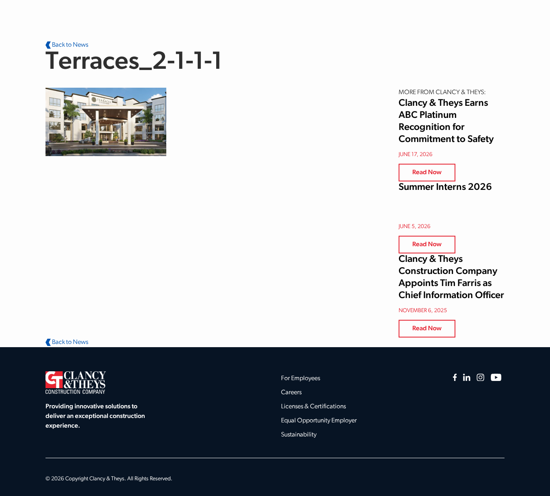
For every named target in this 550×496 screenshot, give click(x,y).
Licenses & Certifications (313, 406)
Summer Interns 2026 (445, 187)
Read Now (427, 172)
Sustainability (298, 435)
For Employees (300, 378)
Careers (291, 392)
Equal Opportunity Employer (319, 421)
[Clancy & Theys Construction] (75, 382)
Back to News (69, 45)
